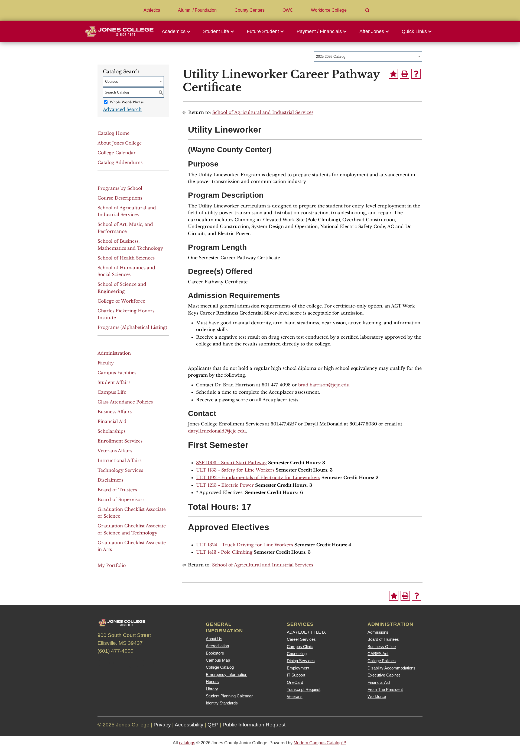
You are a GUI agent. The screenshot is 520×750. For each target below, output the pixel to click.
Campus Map (218, 660)
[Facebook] (104, 663)
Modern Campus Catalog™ (320, 743)
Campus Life (112, 392)
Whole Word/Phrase (127, 102)
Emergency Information (226, 674)
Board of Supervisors (121, 499)
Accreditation (217, 645)
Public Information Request (254, 724)
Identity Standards (222, 703)
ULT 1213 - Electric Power (225, 485)
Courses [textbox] (111, 81)
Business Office (382, 646)
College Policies (382, 660)
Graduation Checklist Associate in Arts (132, 546)
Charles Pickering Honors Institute (126, 314)
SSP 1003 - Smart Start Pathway (231, 462)
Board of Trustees (117, 489)
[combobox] (368, 56)
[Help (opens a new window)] (416, 74)
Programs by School (120, 188)
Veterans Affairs (115, 450)
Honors (212, 681)
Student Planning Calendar (229, 696)
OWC (287, 10)
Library (212, 689)
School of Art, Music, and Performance (125, 228)
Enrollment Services (120, 441)
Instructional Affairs (119, 460)
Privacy (162, 724)
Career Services (301, 639)
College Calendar (117, 152)
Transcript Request (303, 689)
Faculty (106, 363)
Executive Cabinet (384, 675)
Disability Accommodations (391, 668)
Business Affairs (115, 411)
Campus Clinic (300, 646)
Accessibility (189, 724)
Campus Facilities (117, 372)
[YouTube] (148, 663)
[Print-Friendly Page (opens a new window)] (404, 74)
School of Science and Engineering (122, 287)
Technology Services (120, 470)
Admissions (378, 632)
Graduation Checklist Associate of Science (132, 513)
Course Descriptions (120, 198)
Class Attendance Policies (125, 402)
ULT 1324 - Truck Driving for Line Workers (244, 544)
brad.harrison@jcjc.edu (324, 384)
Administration (114, 353)
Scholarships (111, 431)
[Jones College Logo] (119, 31)
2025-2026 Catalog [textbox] (330, 57)
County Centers (250, 10)
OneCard (295, 682)
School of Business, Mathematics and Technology (130, 244)
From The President (385, 689)
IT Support (296, 675)
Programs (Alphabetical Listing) (132, 327)
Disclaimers (110, 480)
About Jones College (120, 143)
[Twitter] (118, 663)
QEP (213, 724)
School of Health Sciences (126, 258)
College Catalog (220, 667)
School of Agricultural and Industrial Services (127, 211)
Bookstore (215, 653)
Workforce (377, 696)
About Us (214, 638)
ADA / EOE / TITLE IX (306, 632)
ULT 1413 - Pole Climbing (224, 552)
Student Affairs (114, 382)
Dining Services (301, 660)
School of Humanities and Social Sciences (126, 271)
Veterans (295, 696)
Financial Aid (112, 421)
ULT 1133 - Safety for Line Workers (235, 470)
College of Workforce (121, 301)
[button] (177, 31)
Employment (298, 668)
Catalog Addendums (120, 162)
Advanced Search (122, 109)
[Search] (367, 10)
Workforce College (329, 10)
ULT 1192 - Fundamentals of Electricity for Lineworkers (258, 477)
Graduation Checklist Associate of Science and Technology (132, 529)
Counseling (297, 653)
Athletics (152, 10)
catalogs (187, 743)
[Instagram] (133, 663)
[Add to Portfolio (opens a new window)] (393, 74)
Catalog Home (113, 133)
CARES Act (378, 653)
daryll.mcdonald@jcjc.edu (217, 431)
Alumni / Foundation (197, 10)
